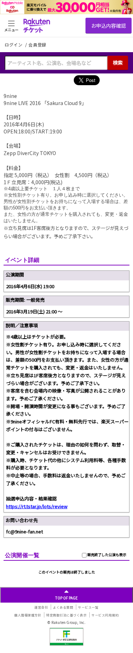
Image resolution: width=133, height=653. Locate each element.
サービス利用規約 (105, 615)
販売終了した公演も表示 (106, 554)
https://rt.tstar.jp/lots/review (36, 506)
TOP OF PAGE (66, 597)
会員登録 (37, 45)
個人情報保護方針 (27, 615)
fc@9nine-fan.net (24, 531)
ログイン (14, 45)
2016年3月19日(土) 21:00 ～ (34, 311)
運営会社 (41, 607)
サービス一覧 (88, 607)
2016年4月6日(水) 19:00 (30, 286)
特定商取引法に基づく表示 (66, 615)
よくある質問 (63, 607)
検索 (118, 62)
